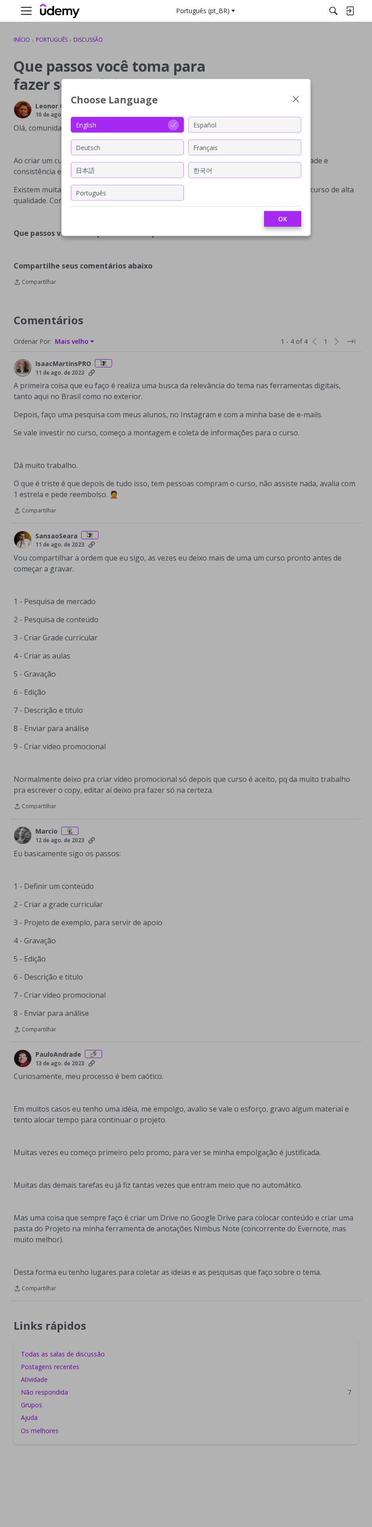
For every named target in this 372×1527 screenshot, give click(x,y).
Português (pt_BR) (203, 10)
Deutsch (88, 147)
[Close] (295, 100)
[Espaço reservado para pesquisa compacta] (333, 11)
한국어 (202, 170)
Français (205, 147)
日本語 (85, 170)
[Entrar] (350, 11)
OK (282, 219)
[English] (60, 11)
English (86, 124)
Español (204, 124)
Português (91, 192)
